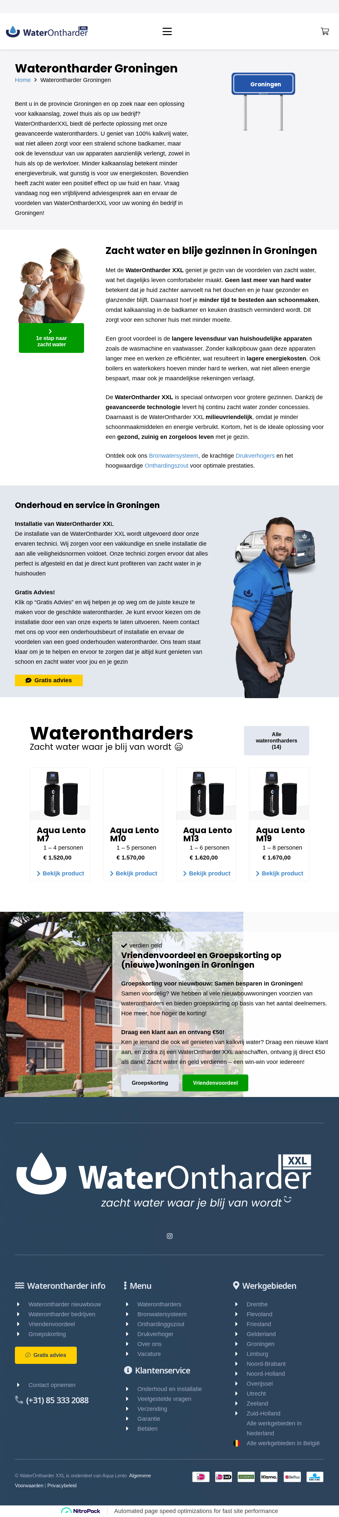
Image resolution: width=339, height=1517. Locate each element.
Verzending (152, 1409)
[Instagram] (169, 1236)
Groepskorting (47, 1334)
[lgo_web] (47, 31)
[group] (169, 831)
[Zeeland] (240, 1403)
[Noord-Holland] (240, 1373)
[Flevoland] (240, 1314)
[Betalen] (130, 1428)
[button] (202, 31)
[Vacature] (130, 1354)
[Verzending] (130, 1409)
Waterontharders (159, 1304)
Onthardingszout (166, 465)
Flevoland (259, 1314)
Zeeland (257, 1403)
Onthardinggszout (160, 1324)
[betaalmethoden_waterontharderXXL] (258, 1477)
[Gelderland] (240, 1334)
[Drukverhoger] (130, 1334)
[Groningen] (240, 1344)
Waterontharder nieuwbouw (64, 1304)
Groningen (260, 1344)
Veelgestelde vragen (164, 1399)
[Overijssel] (240, 1383)
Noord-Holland (266, 1373)
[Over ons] (130, 1344)
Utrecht (256, 1393)
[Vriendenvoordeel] (21, 1324)
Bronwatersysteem (173, 455)
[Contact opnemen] (21, 1385)
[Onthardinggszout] (130, 1324)
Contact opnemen (51, 1385)
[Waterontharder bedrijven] (21, 1314)
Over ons (149, 1344)
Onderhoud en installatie (169, 1389)
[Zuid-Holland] (240, 1413)
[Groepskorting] (21, 1334)
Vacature (149, 1354)
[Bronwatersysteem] (130, 1314)
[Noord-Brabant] (240, 1364)
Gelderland (261, 1334)
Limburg (257, 1354)
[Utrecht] (240, 1393)
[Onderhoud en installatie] (130, 1389)
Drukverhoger (155, 1334)
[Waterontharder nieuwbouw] (21, 1304)
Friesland (259, 1324)
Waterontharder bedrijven (61, 1314)
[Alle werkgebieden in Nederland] (240, 1428)
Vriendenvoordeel (51, 1324)
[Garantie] (130, 1418)
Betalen (147, 1428)
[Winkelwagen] (325, 31)
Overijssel (260, 1383)
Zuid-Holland (263, 1413)
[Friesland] (240, 1324)
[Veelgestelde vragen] (130, 1399)
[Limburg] (240, 1354)
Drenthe (257, 1304)
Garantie (148, 1418)
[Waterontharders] (130, 1304)
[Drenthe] (240, 1304)
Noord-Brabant (266, 1364)
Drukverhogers (255, 455)
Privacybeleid (61, 1485)
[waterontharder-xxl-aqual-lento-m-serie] (60, 794)
